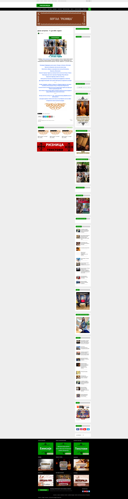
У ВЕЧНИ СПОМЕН (78, 9)
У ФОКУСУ (44, 9)
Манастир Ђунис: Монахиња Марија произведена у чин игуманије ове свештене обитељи (85, 389)
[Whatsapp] (48, 116)
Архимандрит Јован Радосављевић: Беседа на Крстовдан (85, 243)
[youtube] (84, 429)
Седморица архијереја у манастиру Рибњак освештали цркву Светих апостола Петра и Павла (85, 353)
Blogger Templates (45, 497)
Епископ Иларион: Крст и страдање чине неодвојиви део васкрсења (85, 263)
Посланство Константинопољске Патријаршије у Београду (85, 347)
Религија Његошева (84, 371)
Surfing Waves (89, 31)
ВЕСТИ (72, 9)
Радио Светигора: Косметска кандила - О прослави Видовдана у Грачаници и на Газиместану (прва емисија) (84, 365)
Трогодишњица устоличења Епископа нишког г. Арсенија (84, 376)
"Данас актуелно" (46, 59)
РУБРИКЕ (84, 9)
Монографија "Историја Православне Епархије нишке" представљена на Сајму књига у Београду (85, 342)
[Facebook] (43, 116)
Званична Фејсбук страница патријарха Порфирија (84, 282)
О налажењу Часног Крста (85, 247)
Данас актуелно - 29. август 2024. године (55, 137)
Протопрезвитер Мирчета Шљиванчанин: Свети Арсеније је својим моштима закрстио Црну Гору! (85, 237)
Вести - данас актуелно (44, 28)
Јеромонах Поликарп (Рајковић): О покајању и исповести (85, 359)
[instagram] (81, 429)
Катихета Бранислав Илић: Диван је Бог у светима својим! (84, 395)
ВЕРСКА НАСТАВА (66, 9)
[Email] (52, 116)
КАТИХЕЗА (60, 9)
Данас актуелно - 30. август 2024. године (43, 137)
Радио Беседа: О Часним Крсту (85, 259)
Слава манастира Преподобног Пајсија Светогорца (84, 277)
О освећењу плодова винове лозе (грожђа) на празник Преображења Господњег (85, 230)
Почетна (39, 28)
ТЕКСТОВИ (49, 9)
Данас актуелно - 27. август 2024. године (67, 137)
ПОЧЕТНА (39, 9)
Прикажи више (69, 127)
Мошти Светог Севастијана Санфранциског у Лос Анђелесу (84, 253)
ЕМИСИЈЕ (54, 9)
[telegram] (88, 429)
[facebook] (77, 429)
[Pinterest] (50, 116)
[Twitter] (45, 116)
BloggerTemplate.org (57, 497)
